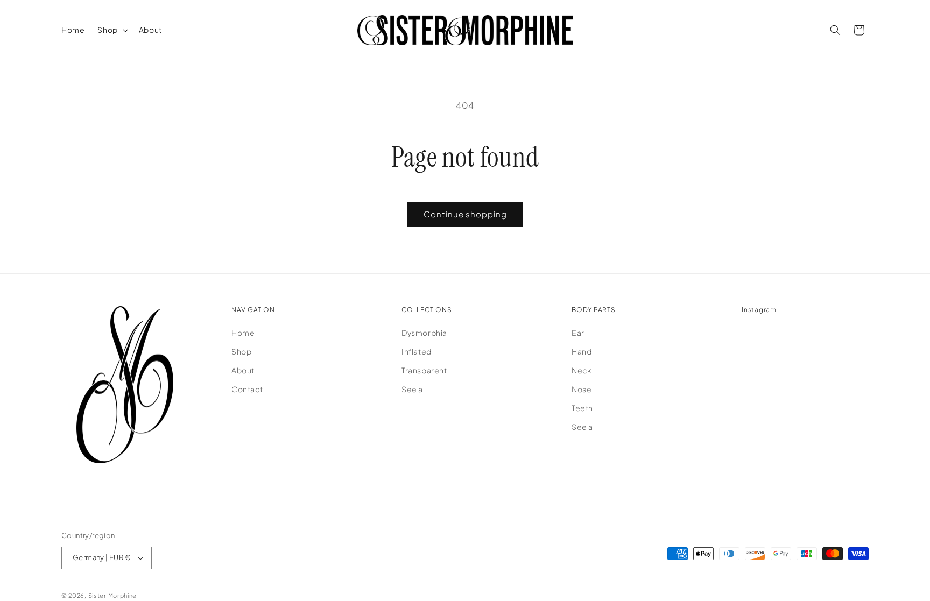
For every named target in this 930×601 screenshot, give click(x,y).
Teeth (582, 408)
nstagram (760, 310)
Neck (581, 370)
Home (243, 332)
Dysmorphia (424, 332)
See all (414, 389)
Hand (581, 351)
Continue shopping (465, 214)
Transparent (424, 370)
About (243, 370)
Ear (578, 332)
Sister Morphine (112, 595)
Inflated (416, 351)
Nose (581, 389)
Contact (247, 389)
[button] (111, 29)
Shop (241, 351)
